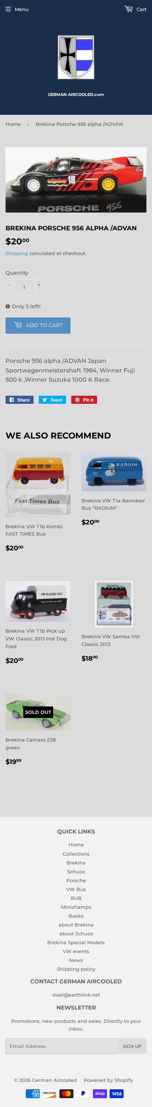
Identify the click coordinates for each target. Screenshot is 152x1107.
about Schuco (76, 933)
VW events (76, 951)
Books (76, 916)
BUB (76, 898)
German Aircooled (54, 1080)
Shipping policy (76, 969)
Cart (140, 9)
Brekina (76, 863)
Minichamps (76, 907)
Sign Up (132, 1046)
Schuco (76, 871)
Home (13, 124)
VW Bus (76, 889)
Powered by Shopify (108, 1080)
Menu (22, 9)
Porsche (76, 880)
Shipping (17, 253)
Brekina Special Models (76, 942)
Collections (76, 854)
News (76, 960)
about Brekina (76, 925)
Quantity (17, 272)
